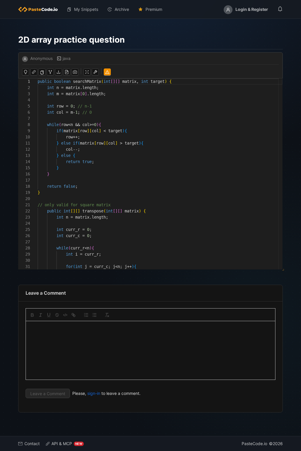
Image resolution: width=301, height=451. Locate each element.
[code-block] (65, 314)
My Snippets (86, 9)
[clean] (107, 314)
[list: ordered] (86, 314)
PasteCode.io (254, 443)
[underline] (49, 314)
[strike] (57, 314)
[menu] (150, 9)
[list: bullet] (94, 314)
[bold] (32, 314)
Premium (154, 9)
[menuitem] (40, 9)
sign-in (93, 393)
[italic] (40, 314)
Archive (122, 9)
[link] (73, 314)
